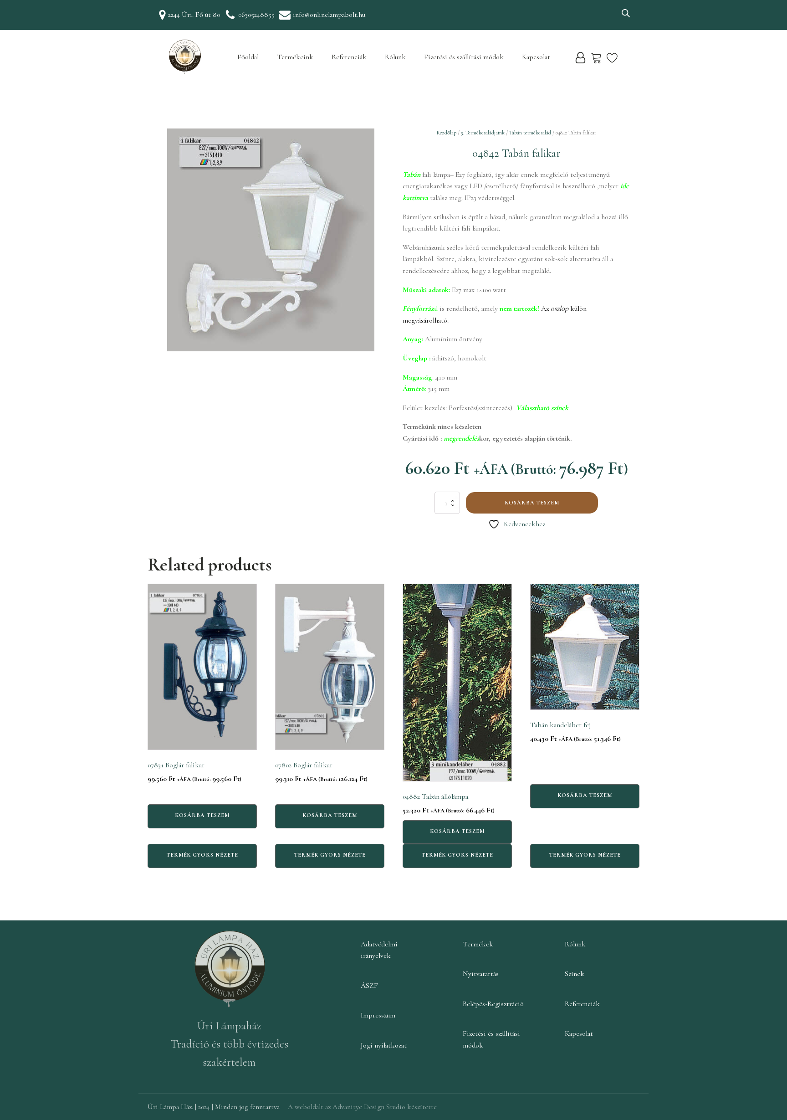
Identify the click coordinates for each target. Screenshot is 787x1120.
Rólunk (395, 57)
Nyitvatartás (481, 973)
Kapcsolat (536, 57)
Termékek (478, 944)
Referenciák (349, 57)
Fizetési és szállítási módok (464, 57)
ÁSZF (369, 985)
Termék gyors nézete (202, 855)
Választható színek (542, 407)
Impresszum (378, 1015)
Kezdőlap (446, 132)
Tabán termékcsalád (530, 132)
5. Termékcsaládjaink (483, 132)
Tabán (411, 174)
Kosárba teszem (532, 502)
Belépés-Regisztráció (493, 1003)
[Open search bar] (625, 13)
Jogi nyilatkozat (384, 1045)
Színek (574, 973)
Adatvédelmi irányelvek (379, 950)
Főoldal (248, 57)
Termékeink (295, 57)
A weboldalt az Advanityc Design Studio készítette (362, 1106)
